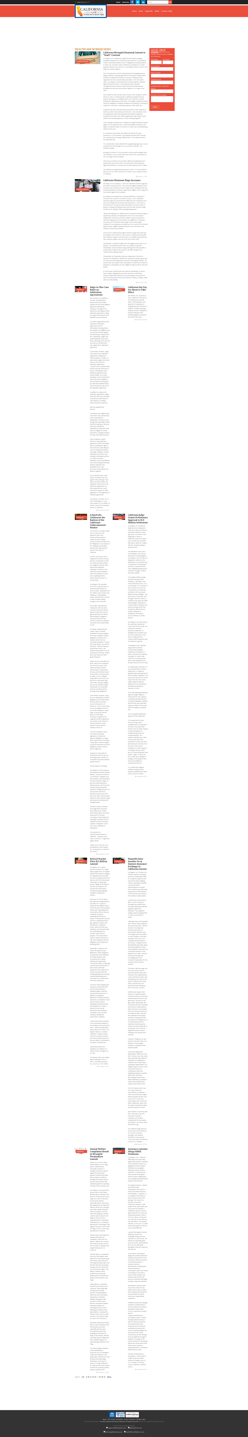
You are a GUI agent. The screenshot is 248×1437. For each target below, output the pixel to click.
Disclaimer (119, 1419)
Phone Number (156, 73)
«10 (82, 1377)
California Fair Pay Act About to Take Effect (137, 289)
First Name (154, 59)
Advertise (125, 2)
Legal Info (149, 11)
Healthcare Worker (83, 61)
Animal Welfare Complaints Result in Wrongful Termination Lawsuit (99, 1154)
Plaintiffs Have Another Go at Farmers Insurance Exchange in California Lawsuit (137, 864)
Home (118, 2)
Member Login (140, 1419)
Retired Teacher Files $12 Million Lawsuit (98, 861)
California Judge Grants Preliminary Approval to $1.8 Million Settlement (138, 519)
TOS (108, 1419)
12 (93, 1377)
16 (102, 1377)
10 (88, 1377)
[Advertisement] (124, 32)
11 (90, 1377)
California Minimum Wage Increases (122, 180)
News (141, 11)
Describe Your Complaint (159, 95)
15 (100, 1377)
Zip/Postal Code (156, 79)
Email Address (155, 66)
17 (104, 1377)
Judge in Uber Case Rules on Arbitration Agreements (99, 291)
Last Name (166, 59)
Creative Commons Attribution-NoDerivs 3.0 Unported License (119, 1421)
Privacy (113, 1419)
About (157, 11)
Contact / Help (166, 11)
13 (95, 1377)
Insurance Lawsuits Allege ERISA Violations (138, 1151)
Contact (126, 1419)
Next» (109, 1377)
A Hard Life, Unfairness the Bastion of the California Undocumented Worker (98, 521)
